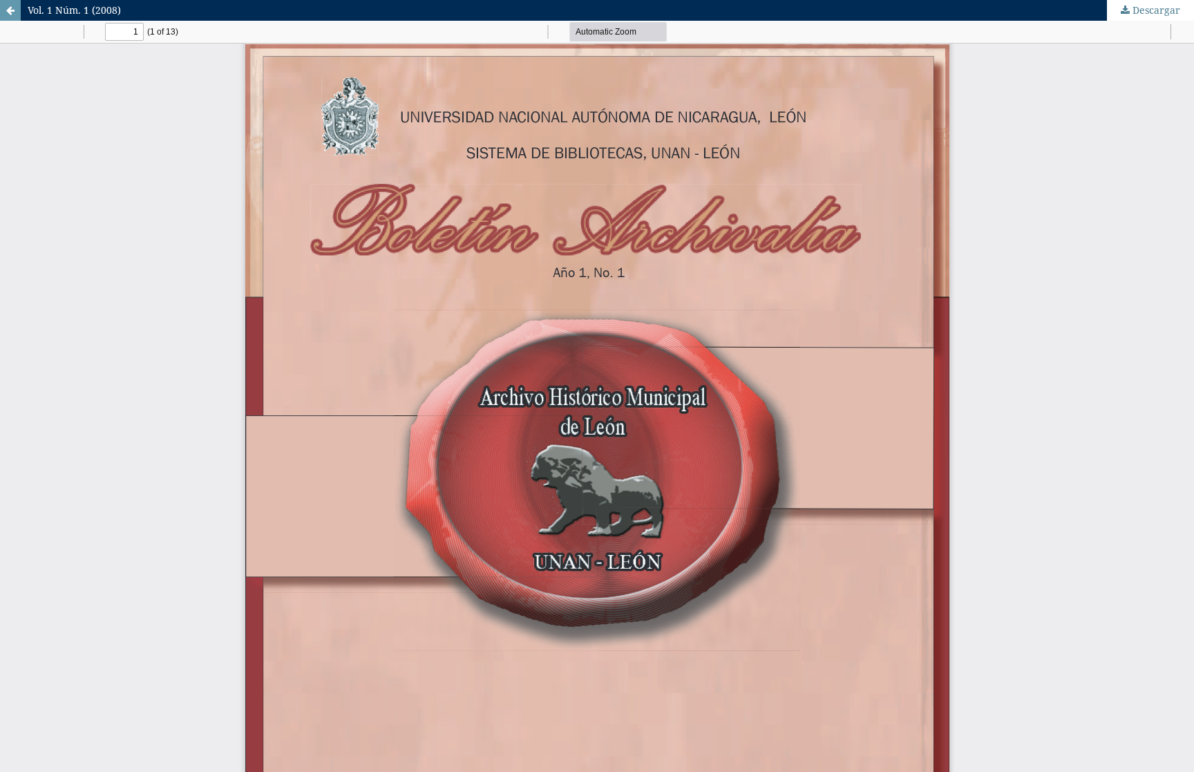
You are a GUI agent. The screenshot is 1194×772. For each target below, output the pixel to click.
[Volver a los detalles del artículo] (10, 10)
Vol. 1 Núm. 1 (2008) (74, 10)
